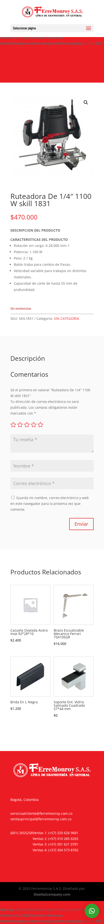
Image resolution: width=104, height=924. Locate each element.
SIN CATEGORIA (66, 318)
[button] (86, 102)
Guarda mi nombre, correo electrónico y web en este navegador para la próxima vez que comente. (49, 503)
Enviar (81, 524)
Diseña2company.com (52, 894)
